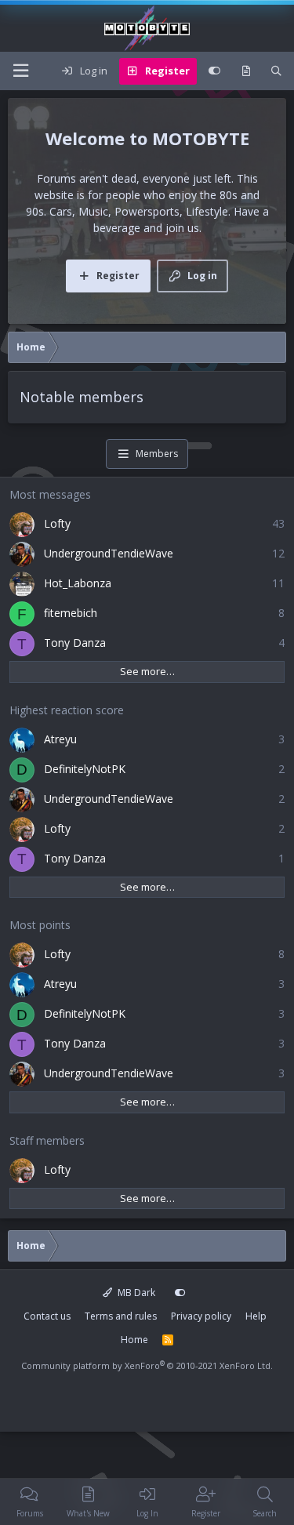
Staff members (47, 1140)
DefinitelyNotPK (84, 768)
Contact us (47, 1316)
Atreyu (60, 739)
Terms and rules (121, 1316)
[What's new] (246, 71)
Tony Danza (75, 642)
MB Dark (135, 1292)
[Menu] (20, 71)
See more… (147, 671)
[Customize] (214, 71)
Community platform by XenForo (147, 1365)
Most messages (50, 494)
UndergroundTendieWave (108, 553)
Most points (40, 924)
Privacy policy (201, 1316)
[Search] (276, 71)
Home (134, 1339)
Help (256, 1316)
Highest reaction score (66, 710)
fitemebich (70, 612)
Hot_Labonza (77, 583)
